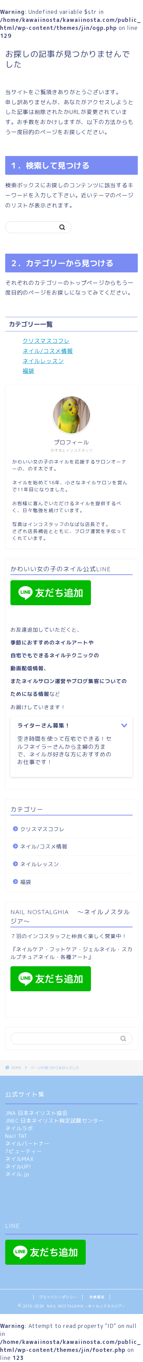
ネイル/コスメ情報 (48, 351)
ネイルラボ (19, 1128)
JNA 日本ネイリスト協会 (36, 1113)
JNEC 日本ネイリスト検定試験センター (54, 1120)
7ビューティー (23, 1151)
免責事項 (96, 1297)
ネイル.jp (17, 1174)
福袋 (28, 371)
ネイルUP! (18, 1166)
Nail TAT (16, 1136)
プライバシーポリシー (58, 1297)
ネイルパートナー (27, 1143)
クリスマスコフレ (46, 341)
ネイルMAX (19, 1159)
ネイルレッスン (43, 361)
